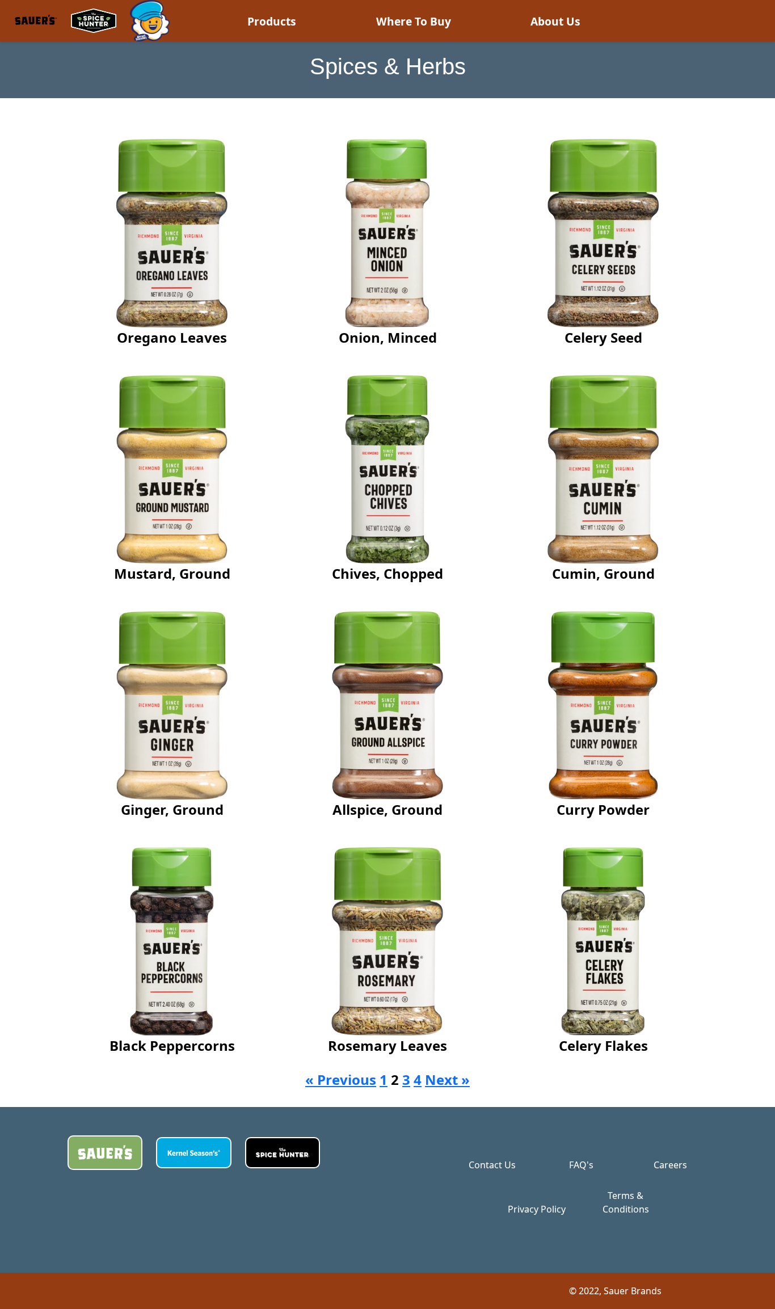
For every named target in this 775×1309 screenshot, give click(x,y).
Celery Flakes (603, 1045)
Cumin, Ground (603, 573)
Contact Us (492, 1165)
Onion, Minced (388, 337)
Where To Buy (413, 21)
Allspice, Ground (387, 809)
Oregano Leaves (172, 337)
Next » (447, 1079)
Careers (670, 1165)
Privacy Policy (537, 1209)
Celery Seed (603, 337)
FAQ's (581, 1165)
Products (271, 21)
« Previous (340, 1079)
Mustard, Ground (172, 573)
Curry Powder (603, 809)
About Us (555, 21)
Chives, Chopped (387, 573)
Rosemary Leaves (387, 1045)
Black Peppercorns (172, 1045)
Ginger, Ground (172, 809)
